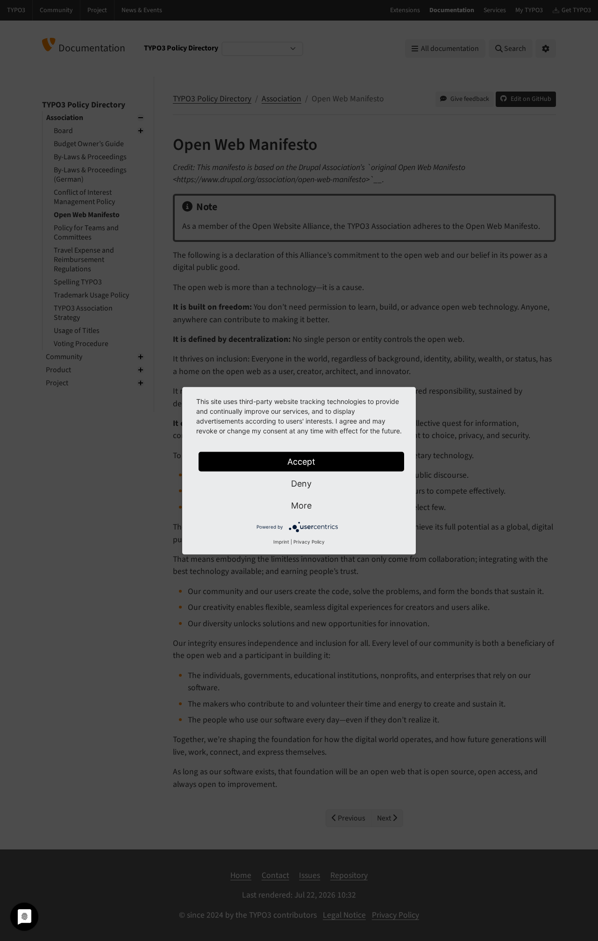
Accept (301, 461)
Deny (301, 483)
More (301, 505)
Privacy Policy (309, 541)
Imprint (281, 541)
